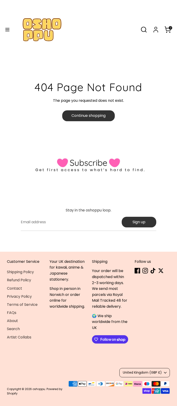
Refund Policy (19, 280)
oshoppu (38, 389)
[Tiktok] (153, 270)
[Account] (155, 28)
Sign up (139, 222)
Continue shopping (88, 115)
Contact (14, 288)
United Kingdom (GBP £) (142, 372)
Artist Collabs (19, 337)
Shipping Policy (20, 272)
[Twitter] (161, 270)
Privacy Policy (19, 296)
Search (13, 329)
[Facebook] (137, 270)
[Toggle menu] (7, 29)
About (12, 320)
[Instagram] (145, 270)
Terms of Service (22, 304)
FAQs (11, 312)
